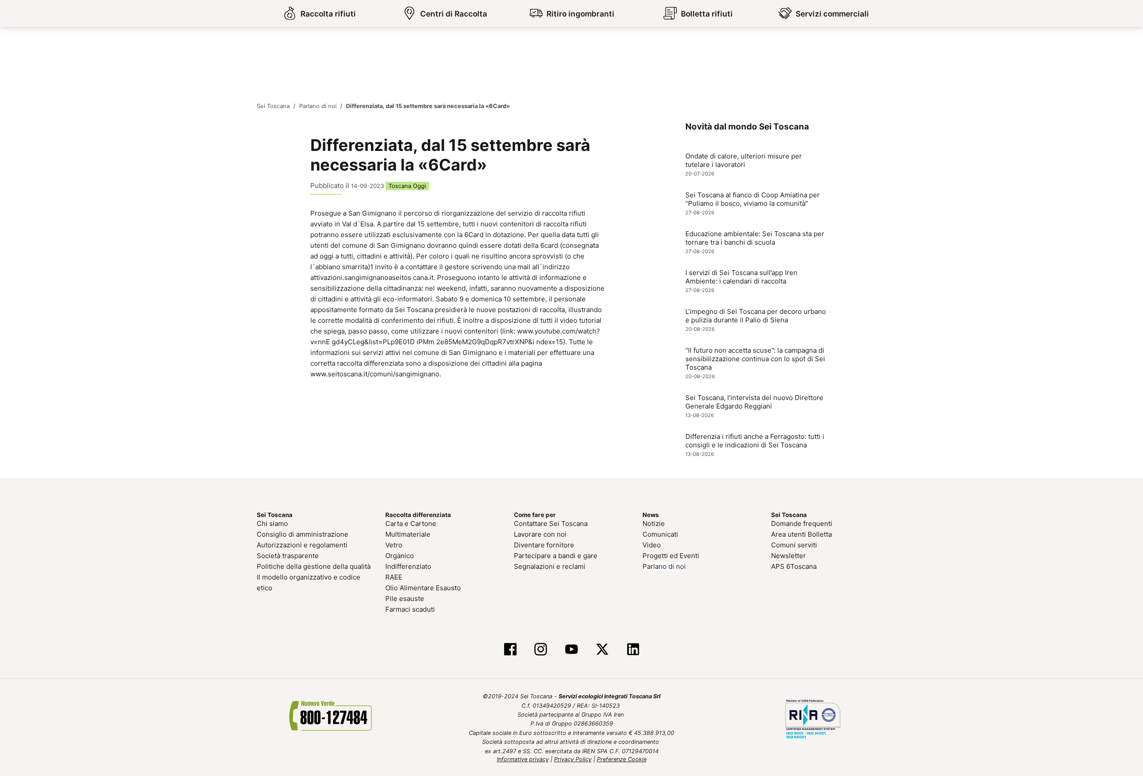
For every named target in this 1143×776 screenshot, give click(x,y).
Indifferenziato (408, 566)
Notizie (653, 523)
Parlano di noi (664, 566)
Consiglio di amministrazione (302, 534)
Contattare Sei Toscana (551, 523)
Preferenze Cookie (622, 759)
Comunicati (660, 534)
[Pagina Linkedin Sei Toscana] (633, 650)
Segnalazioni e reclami (549, 566)
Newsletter (788, 555)
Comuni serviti (794, 545)
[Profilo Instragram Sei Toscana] (541, 650)
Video (651, 545)
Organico (399, 555)
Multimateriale (407, 534)
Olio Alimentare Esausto (423, 588)
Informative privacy (523, 759)
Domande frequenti (801, 523)
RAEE (393, 577)
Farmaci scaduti (410, 609)
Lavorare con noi (540, 534)
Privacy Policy (573, 759)
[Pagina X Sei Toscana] (602, 650)
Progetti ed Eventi (670, 555)
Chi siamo (272, 523)
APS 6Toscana (794, 566)
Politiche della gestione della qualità (314, 566)
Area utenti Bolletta (801, 534)
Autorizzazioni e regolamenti (302, 545)
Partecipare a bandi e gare (555, 555)
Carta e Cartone (410, 523)
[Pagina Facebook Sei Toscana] (510, 650)
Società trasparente (288, 555)
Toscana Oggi (407, 186)
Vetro (393, 545)
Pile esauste (404, 598)
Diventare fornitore (544, 545)
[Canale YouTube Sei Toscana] (572, 650)
